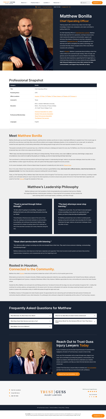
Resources (56, 2)
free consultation (91, 367)
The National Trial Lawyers (42, 118)
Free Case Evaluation (47, 7)
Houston (67, 51)
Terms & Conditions (54, 407)
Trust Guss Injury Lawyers (82, 32)
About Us (23, 2)
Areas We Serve (15, 393)
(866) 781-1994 (57, 7)
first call (22, 179)
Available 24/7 (65, 7)
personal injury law (72, 41)
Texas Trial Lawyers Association (43, 116)
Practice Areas (35, 2)
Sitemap (67, 407)
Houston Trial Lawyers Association (44, 114)
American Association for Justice (43, 111)
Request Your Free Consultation (67, 374)
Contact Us (96, 2)
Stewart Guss (67, 165)
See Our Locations (16, 390)
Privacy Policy (62, 407)
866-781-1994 (14, 396)
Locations (46, 2)
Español (39, 7)
